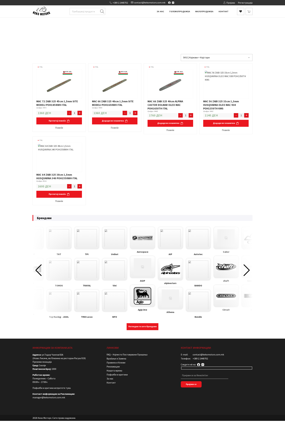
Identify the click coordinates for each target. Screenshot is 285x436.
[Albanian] (34, 2)
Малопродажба (204, 11)
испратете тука (62, 387)
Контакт (224, 11)
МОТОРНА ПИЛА (152, 30)
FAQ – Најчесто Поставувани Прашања (127, 354)
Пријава (230, 2)
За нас (160, 11)
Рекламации (113, 366)
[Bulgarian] (36, 2)
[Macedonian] (45, 2)
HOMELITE (168, 30)
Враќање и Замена (116, 358)
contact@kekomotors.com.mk (149, 2)
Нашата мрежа (114, 370)
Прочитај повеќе (57, 120)
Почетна (110, 30)
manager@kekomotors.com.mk (49, 397)
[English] (39, 2)
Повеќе (59, 127)
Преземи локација (42, 361)
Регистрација (245, 2)
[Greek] (42, 2)
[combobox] (216, 57)
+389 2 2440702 (120, 2)
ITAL (41, 67)
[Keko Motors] (41, 11)
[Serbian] (48, 2)
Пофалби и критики (117, 374)
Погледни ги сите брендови (142, 326)
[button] (38, 270)
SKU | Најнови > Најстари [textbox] (196, 57)
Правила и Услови (116, 362)
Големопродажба (179, 11)
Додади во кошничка (113, 120)
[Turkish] (51, 2)
